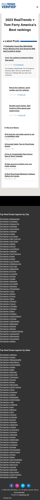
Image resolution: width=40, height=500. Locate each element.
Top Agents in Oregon (8, 437)
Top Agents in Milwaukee (9, 324)
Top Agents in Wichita (8, 329)
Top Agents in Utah (7, 402)
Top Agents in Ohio (7, 412)
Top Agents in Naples (7, 341)
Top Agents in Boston (7, 294)
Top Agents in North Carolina (10, 387)
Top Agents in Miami (7, 311)
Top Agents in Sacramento (9, 339)
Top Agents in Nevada (8, 447)
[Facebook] (11, 485)
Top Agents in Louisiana (8, 445)
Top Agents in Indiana (8, 395)
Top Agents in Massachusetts (10, 360)
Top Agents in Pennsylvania (10, 450)
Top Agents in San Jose (8, 266)
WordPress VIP (24, 495)
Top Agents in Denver (8, 246)
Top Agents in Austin (7, 256)
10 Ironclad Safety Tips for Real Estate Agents (19, 145)
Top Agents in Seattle (7, 279)
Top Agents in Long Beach (9, 249)
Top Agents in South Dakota (10, 365)
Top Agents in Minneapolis (9, 336)
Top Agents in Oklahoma (9, 425)
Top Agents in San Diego (9, 241)
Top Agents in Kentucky (8, 432)
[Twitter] (22, 485)
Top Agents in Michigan (8, 372)
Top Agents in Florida (7, 455)
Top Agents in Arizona (8, 380)
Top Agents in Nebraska (8, 435)
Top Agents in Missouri (8, 410)
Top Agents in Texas (7, 390)
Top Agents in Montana (8, 422)
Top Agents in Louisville (8, 274)
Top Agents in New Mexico (9, 362)
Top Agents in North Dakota (10, 400)
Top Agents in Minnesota (9, 385)
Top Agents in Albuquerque (10, 219)
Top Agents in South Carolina (10, 475)
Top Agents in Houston (8, 309)
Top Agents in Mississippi (9, 397)
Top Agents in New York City (10, 239)
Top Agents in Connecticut (9, 430)
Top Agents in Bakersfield (9, 269)
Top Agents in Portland (8, 314)
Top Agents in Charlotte (8, 306)
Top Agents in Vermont (8, 415)
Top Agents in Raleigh (8, 326)
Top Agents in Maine (7, 457)
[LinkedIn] (28, 485)
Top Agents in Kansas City (9, 224)
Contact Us (7, 498)
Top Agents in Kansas (8, 420)
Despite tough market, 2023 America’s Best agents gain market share (19, 108)
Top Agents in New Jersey (9, 472)
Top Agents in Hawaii (7, 357)
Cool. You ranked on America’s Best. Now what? (19, 59)
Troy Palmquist (19, 65)
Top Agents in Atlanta (7, 244)
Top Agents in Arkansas (8, 392)
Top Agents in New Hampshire (11, 460)
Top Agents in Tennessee (9, 377)
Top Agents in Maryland (8, 470)
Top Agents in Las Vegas (9, 236)
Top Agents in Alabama (8, 355)
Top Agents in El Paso (8, 271)
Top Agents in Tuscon (8, 304)
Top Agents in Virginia (8, 427)
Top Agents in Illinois (7, 382)
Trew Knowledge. (19, 492)
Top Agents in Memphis (8, 286)
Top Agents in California (8, 405)
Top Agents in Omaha (8, 276)
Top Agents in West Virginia (10, 452)
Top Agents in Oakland (8, 251)
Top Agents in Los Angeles (9, 261)
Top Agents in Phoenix (8, 301)
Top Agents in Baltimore (8, 281)
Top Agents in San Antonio (9, 229)
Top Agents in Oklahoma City (10, 264)
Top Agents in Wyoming (8, 477)
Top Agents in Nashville (8, 226)
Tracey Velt (22, 95)
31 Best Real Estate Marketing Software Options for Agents (20, 175)
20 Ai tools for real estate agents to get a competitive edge (19, 135)
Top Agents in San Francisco (10, 254)
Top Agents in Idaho (7, 370)
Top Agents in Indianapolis (9, 321)
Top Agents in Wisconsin (9, 465)
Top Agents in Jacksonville (9, 334)
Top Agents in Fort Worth (9, 284)
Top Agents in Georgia (8, 467)
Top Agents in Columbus (9, 221)
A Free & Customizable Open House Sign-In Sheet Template (19, 155)
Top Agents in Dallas (7, 234)
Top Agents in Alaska (7, 367)
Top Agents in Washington (9, 440)
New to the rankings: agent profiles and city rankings (19, 89)
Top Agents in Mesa (7, 299)
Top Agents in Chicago (8, 319)
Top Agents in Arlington (8, 231)
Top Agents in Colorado (8, 417)
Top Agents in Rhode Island (10, 462)
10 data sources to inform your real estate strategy (18, 165)
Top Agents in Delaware (8, 442)
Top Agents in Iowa (7, 407)
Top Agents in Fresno (7, 296)
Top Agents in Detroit (7, 259)
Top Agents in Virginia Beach (10, 316)
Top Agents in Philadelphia (9, 289)
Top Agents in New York (8, 375)
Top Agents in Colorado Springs (11, 331)
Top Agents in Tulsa (7, 291)
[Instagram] (17, 485)
